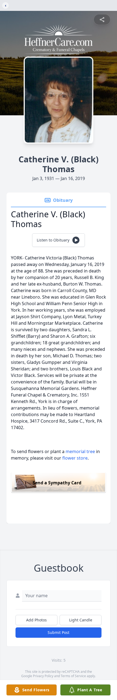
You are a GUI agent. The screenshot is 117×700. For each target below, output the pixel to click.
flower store (75, 458)
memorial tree (80, 451)
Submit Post (58, 632)
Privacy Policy (43, 676)
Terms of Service (73, 676)
